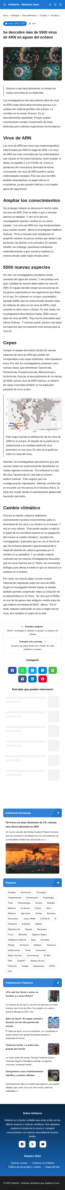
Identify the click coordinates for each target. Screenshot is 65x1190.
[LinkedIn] (32, 678)
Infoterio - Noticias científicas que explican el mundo (37, 1183)
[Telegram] (42, 670)
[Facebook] (12, 670)
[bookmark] (60, 4)
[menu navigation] (4, 4)
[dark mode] (55, 4)
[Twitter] (32, 670)
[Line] (52, 670)
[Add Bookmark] (32, 23)
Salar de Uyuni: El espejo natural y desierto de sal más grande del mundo (24, 1022)
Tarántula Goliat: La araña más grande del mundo (22, 1047)
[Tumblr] (22, 678)
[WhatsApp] (22, 670)
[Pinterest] (42, 678)
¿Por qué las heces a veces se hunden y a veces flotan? (22, 994)
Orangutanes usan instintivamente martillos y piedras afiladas (24, 1073)
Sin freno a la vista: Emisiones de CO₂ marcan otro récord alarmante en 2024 (31, 824)
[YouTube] (43, 1144)
